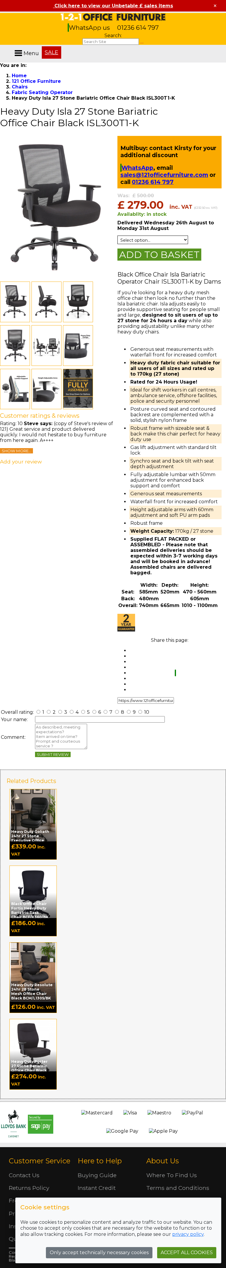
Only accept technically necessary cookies (99, 1252)
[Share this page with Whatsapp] (175, 673)
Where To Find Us (171, 1175)
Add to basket (159, 254)
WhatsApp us (90, 27)
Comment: (13, 737)
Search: (113, 35)
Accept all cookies (187, 1252)
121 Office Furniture (113, 17)
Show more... (16, 450)
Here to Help (100, 1161)
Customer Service (39, 1161)
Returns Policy (29, 1187)
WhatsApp (137, 167)
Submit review (53, 754)
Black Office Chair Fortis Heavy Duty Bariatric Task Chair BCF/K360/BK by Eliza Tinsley (30, 913)
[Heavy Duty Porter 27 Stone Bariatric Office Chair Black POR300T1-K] (33, 1048)
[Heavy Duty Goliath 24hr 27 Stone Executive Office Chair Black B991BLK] (33, 818)
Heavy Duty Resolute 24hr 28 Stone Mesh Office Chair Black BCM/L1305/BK (32, 991)
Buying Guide (97, 1175)
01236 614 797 (138, 27)
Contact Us (24, 1175)
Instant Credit (97, 1187)
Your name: (14, 719)
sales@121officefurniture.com (164, 174)
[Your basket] (224, 47)
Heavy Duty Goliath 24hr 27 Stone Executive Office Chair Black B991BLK (31, 838)
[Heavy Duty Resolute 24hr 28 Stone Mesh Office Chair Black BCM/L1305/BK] (33, 972)
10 (146, 712)
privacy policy (188, 1234)
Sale (51, 52)
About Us (162, 1161)
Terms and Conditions (177, 1187)
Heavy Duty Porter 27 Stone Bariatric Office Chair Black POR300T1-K (29, 1068)
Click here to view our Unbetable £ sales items (113, 6)
